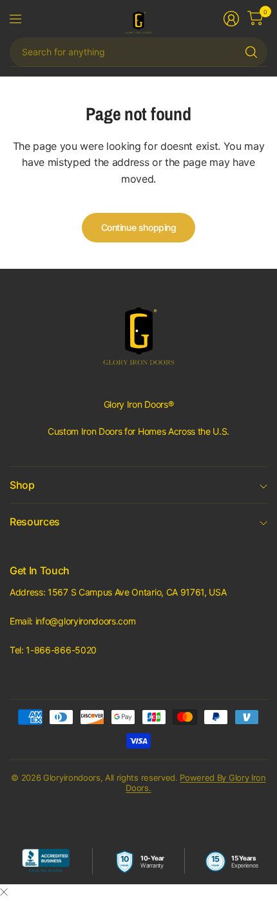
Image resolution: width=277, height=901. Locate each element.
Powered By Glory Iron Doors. (195, 782)
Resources (35, 521)
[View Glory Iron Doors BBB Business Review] (46, 861)
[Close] (4, 892)
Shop (22, 484)
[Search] (251, 52)
